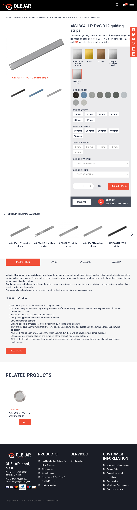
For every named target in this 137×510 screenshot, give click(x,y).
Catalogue (85, 262)
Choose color (80, 90)
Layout (54, 262)
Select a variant (82, 159)
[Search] (117, 5)
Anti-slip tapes (48, 473)
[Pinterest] (133, 49)
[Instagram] (133, 44)
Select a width (81, 110)
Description (23, 262)
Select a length (81, 126)
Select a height (81, 142)
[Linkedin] (133, 54)
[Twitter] (133, 35)
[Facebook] (133, 30)
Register (82, 202)
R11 (76, 42)
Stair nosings (47, 469)
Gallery (116, 262)
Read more (16, 350)
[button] (101, 164)
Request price (119, 186)
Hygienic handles (49, 485)
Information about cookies (118, 465)
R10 (129, 39)
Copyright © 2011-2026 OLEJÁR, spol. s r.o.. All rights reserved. (32, 501)
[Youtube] (133, 39)
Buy (25, 422)
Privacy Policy (113, 469)
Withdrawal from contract (118, 485)
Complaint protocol (115, 489)
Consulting (79, 461)
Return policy (112, 481)
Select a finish (81, 170)
